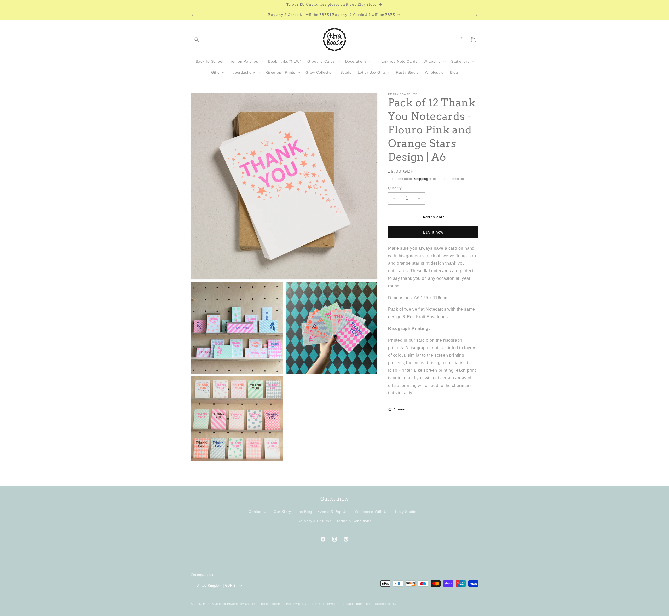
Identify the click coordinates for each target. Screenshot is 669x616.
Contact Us (258, 512)
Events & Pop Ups (333, 512)
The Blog (304, 512)
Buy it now (433, 232)
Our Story (282, 512)
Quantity (395, 188)
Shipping (421, 179)
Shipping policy (386, 603)
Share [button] (399, 409)
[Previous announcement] (192, 15)
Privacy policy (296, 603)
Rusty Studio (405, 512)
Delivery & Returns (314, 521)
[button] (196, 39)
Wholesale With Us (372, 512)
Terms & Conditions (353, 521)
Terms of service (324, 603)
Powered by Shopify (241, 604)
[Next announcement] (476, 15)
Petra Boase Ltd (214, 604)
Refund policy (271, 603)
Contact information (356, 603)
